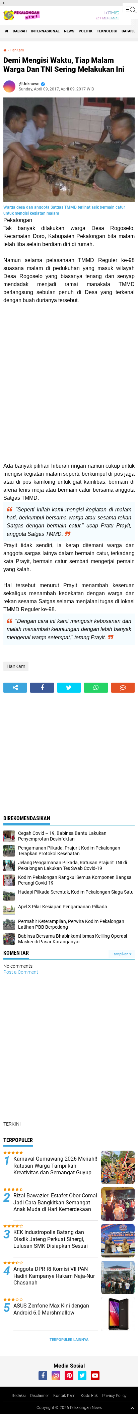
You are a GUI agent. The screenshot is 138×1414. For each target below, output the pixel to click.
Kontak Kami (64, 1395)
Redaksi (19, 1395)
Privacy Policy (114, 1395)
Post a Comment (20, 972)
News (69, 31)
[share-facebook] (42, 688)
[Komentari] (123, 688)
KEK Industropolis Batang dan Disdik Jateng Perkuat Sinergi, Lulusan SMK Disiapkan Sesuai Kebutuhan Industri (50, 1242)
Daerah (20, 31)
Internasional (45, 31)
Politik (85, 31)
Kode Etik (89, 1395)
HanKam (17, 50)
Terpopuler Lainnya (69, 1340)
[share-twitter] (69, 688)
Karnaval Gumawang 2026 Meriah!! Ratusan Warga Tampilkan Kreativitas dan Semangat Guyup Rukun (55, 1169)
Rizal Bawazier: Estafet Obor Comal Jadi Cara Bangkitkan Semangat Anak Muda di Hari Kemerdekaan (55, 1202)
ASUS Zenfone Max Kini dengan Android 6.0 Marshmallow (51, 1309)
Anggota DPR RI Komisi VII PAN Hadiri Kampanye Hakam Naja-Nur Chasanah (54, 1276)
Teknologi (107, 31)
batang (129, 31)
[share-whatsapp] (96, 688)
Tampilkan (120, 954)
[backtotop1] (132, 1408)
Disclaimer (39, 1395)
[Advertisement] (69, 383)
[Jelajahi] (130, 9)
